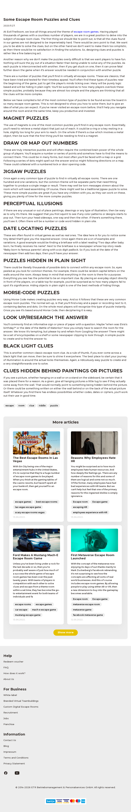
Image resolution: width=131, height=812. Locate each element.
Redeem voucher (13, 661)
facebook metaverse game (88, 615)
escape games (23, 502)
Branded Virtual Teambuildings (21, 700)
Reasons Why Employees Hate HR (93, 459)
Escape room (80, 502)
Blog (6, 746)
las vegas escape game (28, 507)
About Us (8, 679)
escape (9, 405)
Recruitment (10, 712)
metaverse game (82, 609)
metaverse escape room (86, 604)
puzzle (54, 405)
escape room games (86, 31)
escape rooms (23, 604)
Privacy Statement (14, 763)
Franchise (8, 724)
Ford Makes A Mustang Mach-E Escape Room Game (35, 557)
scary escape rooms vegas (30, 512)
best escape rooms (46, 502)
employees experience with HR (90, 512)
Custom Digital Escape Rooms (20, 706)
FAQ (6, 667)
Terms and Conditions (15, 757)
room (21, 405)
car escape (21, 609)
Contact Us (9, 740)
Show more (66, 632)
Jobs (6, 718)
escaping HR (80, 507)
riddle (42, 405)
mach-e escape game (44, 609)
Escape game (99, 502)
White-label (10, 695)
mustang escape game (27, 615)
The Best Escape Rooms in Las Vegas (35, 459)
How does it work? (14, 673)
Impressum (9, 751)
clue (31, 405)
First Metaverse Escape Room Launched (92, 557)
